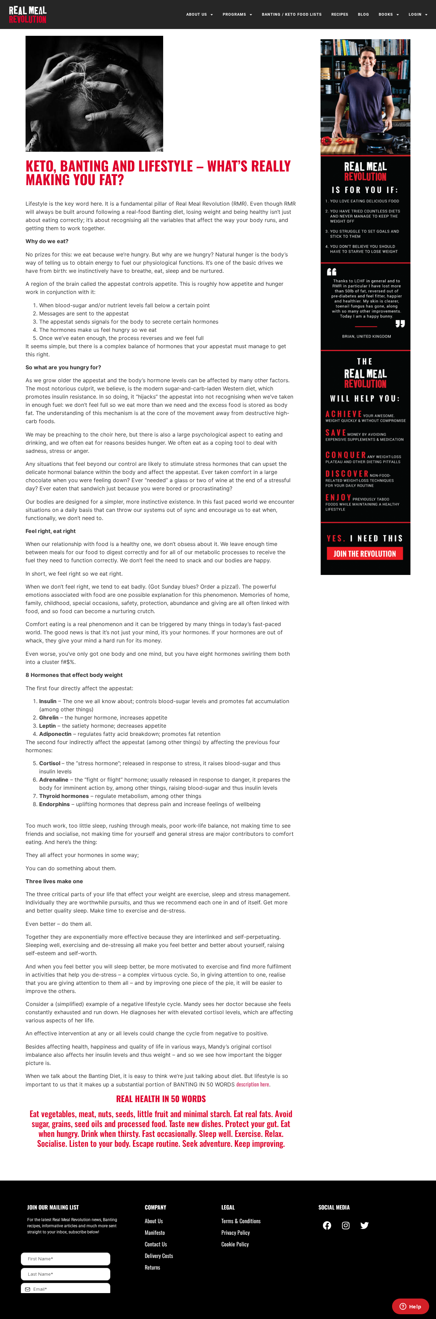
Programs (234, 14)
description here (252, 1084)
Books (386, 14)
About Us (196, 14)
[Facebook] (327, 1225)
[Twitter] (364, 1225)
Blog (363, 14)
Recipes (339, 14)
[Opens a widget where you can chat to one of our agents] (410, 1307)
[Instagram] (345, 1225)
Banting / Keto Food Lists (292, 14)
